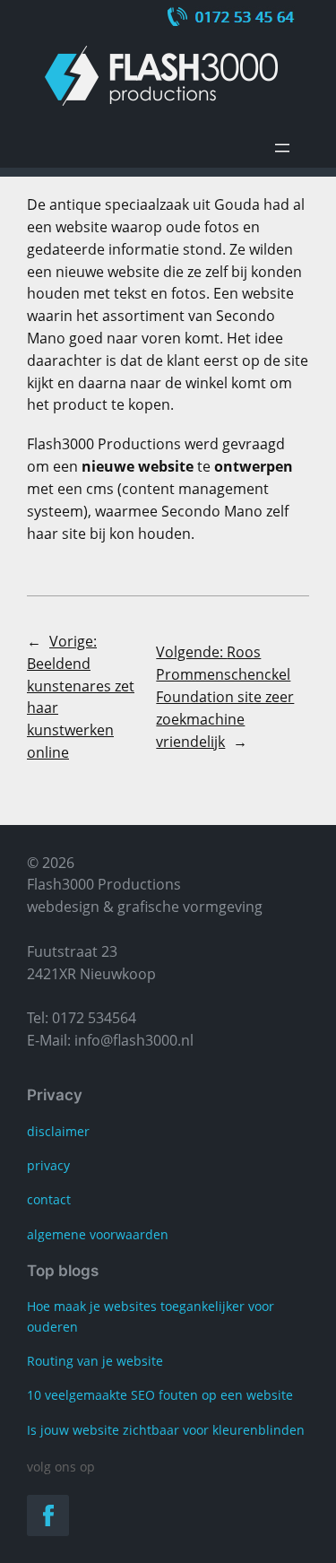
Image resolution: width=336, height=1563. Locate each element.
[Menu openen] (282, 148)
